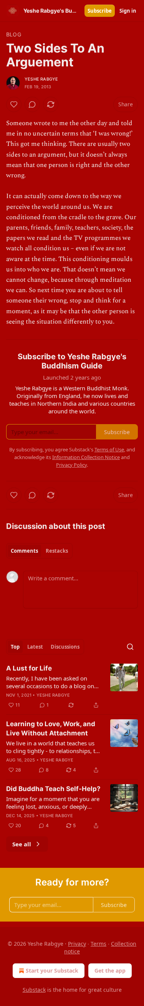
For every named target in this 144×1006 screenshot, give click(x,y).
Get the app (110, 970)
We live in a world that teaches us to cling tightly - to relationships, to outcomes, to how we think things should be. (52, 747)
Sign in (127, 10)
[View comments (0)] (32, 104)
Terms (98, 943)
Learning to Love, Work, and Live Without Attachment (50, 728)
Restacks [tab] (57, 550)
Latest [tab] (35, 646)
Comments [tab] (24, 550)
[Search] (130, 646)
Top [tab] (15, 646)
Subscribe (100, 10)
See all (21, 844)
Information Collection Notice (86, 457)
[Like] (14, 104)
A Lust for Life (29, 668)
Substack (34, 989)
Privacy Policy (71, 464)
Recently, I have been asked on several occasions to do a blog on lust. (50, 682)
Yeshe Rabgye (41, 79)
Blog (13, 34)
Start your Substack (52, 970)
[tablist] (39, 550)
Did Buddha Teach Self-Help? (53, 789)
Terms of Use (109, 449)
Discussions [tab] (65, 646)
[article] (72, 687)
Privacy (77, 943)
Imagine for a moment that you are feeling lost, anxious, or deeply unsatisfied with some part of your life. (52, 802)
